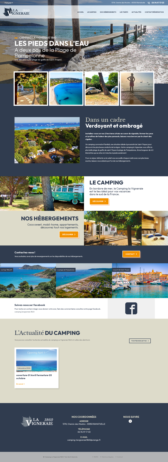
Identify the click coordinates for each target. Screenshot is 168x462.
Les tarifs (124, 12)
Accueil (80, 12)
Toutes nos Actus (139, 341)
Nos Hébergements (108, 12)
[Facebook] (130, 421)
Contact (130, 254)
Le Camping (91, 12)
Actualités (136, 12)
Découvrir (98, 201)
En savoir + (20, 384)
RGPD (96, 457)
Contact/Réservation (154, 12)
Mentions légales (107, 457)
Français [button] (8, 3)
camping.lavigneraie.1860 (25, 312)
